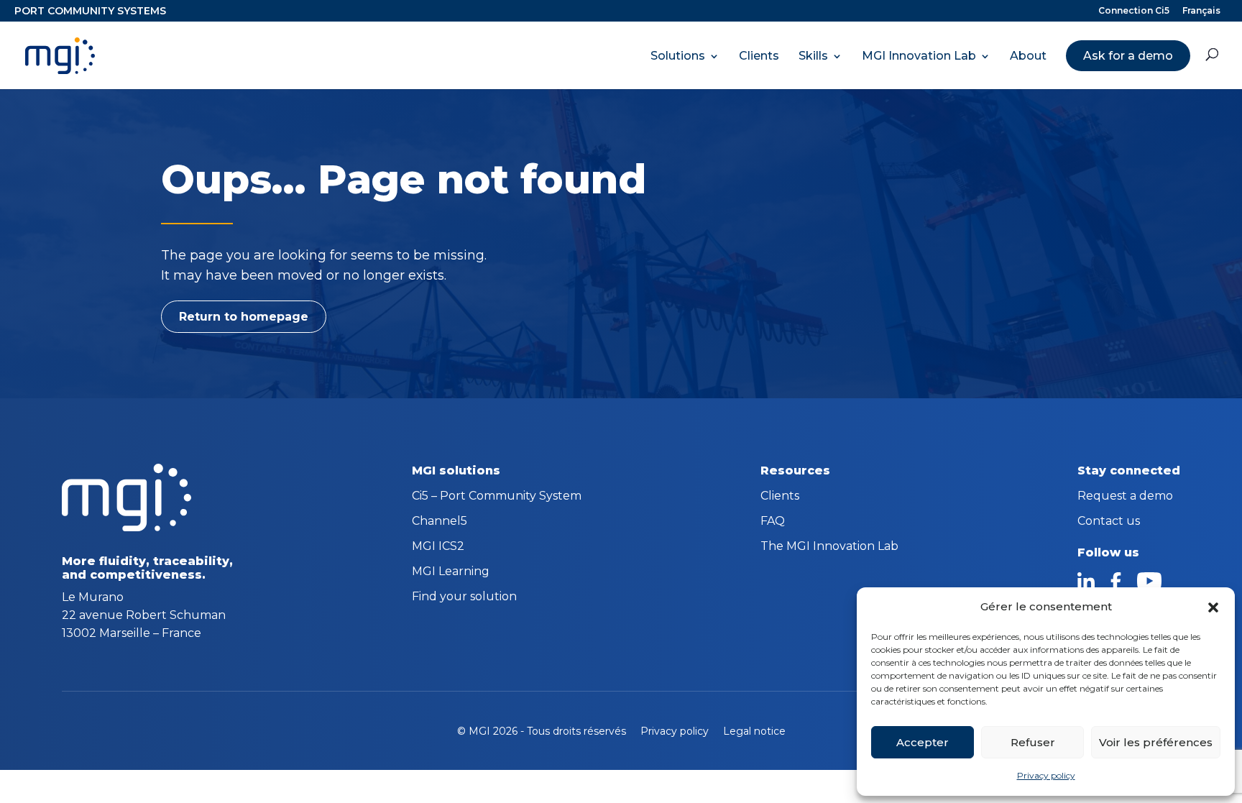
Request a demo (1125, 497)
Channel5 (439, 522)
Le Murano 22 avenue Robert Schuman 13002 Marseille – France (144, 615)
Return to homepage (243, 317)
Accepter (922, 742)
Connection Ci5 (1133, 11)
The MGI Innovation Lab (829, 547)
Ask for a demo (1128, 56)
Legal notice (754, 731)
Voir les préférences (1156, 742)
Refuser (1033, 742)
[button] (1213, 607)
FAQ (772, 522)
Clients (759, 56)
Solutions (677, 56)
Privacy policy (1046, 775)
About (1028, 56)
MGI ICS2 (438, 547)
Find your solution (464, 597)
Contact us (1108, 522)
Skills (813, 56)
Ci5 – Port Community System (496, 497)
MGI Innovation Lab (919, 56)
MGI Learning (450, 572)
